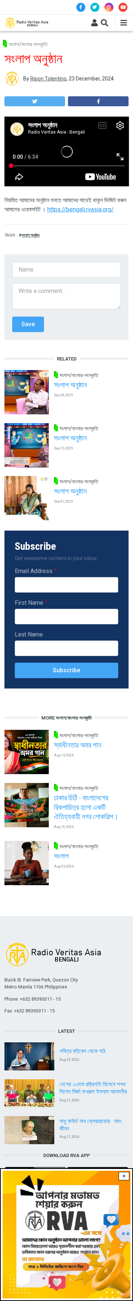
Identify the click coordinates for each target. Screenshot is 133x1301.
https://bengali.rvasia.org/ (80, 209)
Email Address (33, 570)
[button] (34, 101)
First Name (29, 602)
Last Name (29, 634)
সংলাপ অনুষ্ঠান (30, 235)
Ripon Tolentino (48, 79)
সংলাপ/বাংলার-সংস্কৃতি (28, 44)
